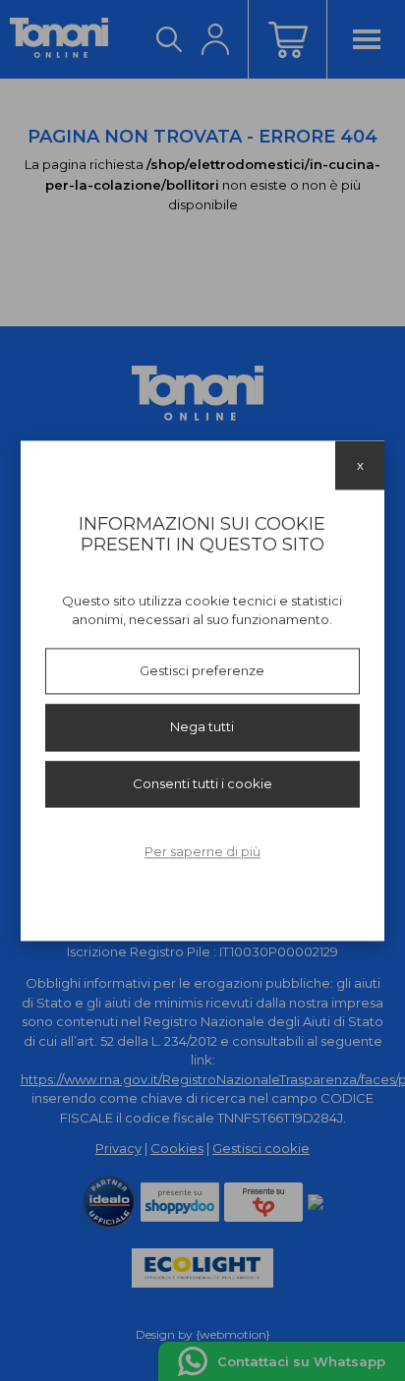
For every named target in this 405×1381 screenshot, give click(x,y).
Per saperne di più (202, 852)
